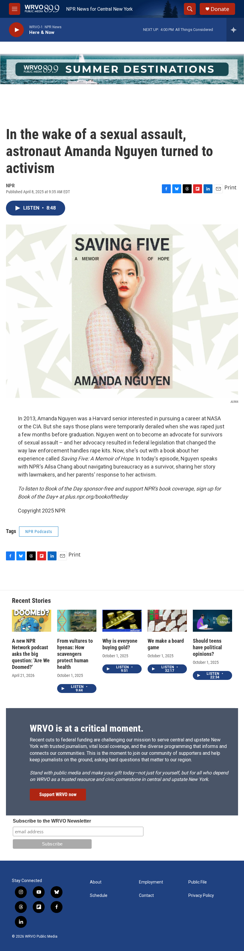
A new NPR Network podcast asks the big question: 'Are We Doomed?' (31, 654)
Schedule (98, 895)
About (95, 882)
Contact (146, 895)
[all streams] (235, 30)
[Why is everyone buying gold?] (122, 621)
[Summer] (122, 69)
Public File (197, 882)
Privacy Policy (201, 895)
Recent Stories (31, 600)
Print (230, 187)
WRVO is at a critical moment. (86, 728)
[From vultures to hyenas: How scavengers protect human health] (76, 621)
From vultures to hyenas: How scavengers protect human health (75, 654)
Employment (151, 882)
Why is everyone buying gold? (119, 644)
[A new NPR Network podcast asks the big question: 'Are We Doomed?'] (31, 621)
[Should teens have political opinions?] (212, 621)
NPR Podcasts (38, 531)
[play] (16, 29)
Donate (220, 9)
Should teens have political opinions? (207, 647)
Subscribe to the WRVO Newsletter (52, 820)
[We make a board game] (167, 621)
